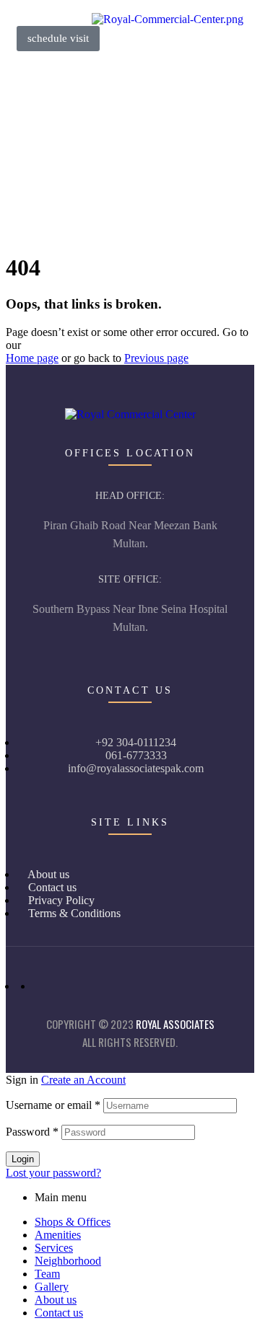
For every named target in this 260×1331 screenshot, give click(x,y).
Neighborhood (68, 1261)
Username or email (53, 1105)
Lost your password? (53, 1173)
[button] (58, 38)
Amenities (58, 1235)
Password (32, 1132)
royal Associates (175, 1024)
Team (47, 1274)
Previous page (156, 358)
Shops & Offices (72, 1222)
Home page (32, 358)
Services (54, 1248)
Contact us (59, 1312)
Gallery (52, 1287)
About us (56, 1300)
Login (23, 1159)
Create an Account (83, 1080)
